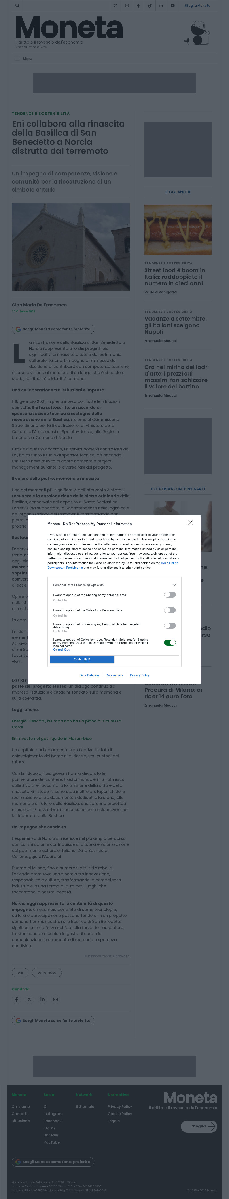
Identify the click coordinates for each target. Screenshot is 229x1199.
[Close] (192, 524)
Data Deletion (89, 675)
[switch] (170, 595)
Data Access (114, 675)
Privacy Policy (140, 675)
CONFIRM (82, 659)
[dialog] (114, 599)
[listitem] (114, 585)
